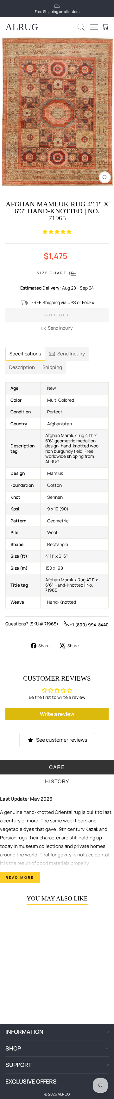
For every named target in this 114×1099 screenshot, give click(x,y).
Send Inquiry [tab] (71, 353)
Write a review (57, 714)
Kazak (92, 829)
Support (18, 1064)
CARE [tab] (57, 767)
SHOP (13, 1048)
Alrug (21, 27)
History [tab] (57, 781)
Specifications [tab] (25, 353)
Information (24, 1031)
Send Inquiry (60, 328)
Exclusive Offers (31, 1081)
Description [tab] (22, 367)
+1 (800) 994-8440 (89, 625)
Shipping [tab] (52, 367)
